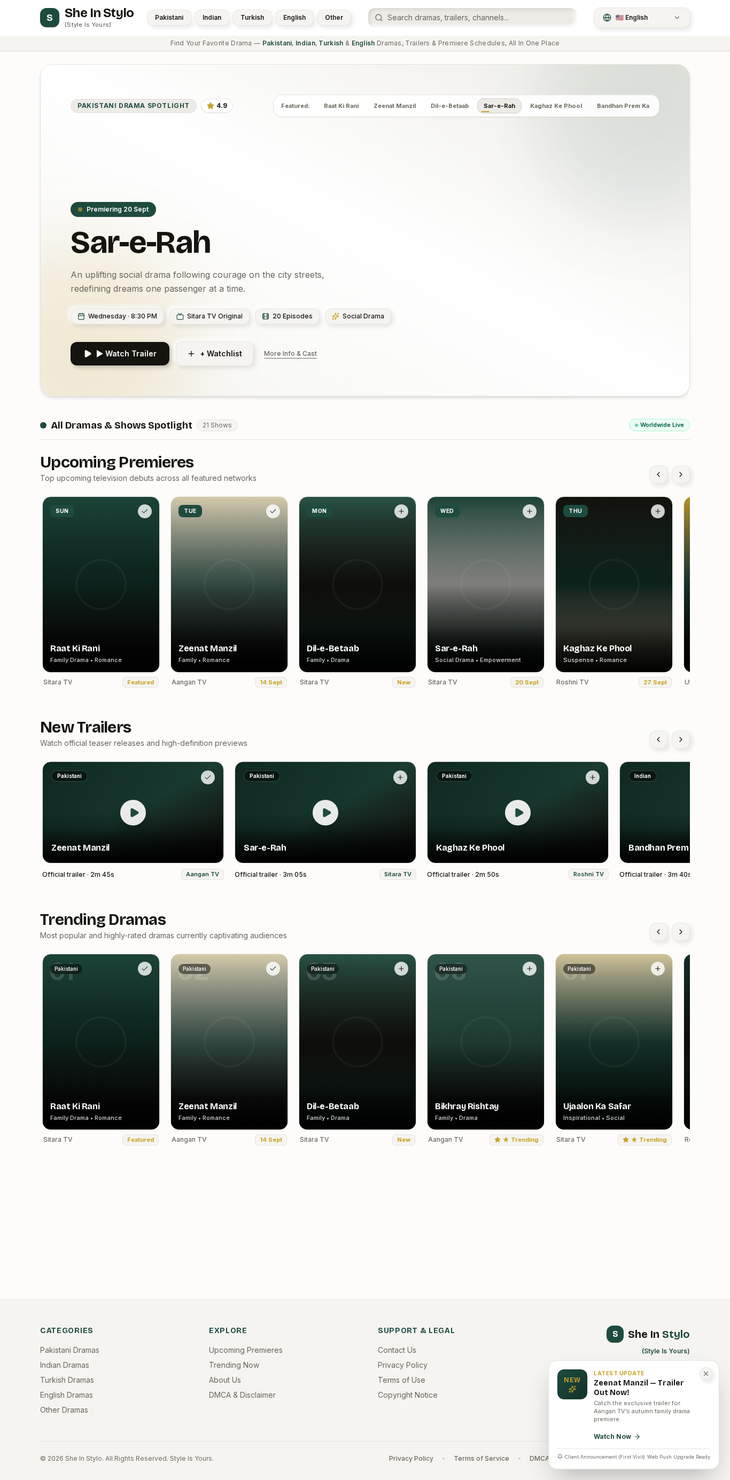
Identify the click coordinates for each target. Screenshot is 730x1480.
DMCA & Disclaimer (242, 1394)
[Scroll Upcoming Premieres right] (681, 474)
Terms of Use (401, 1379)
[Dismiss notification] (706, 1373)
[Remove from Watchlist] (145, 511)
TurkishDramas (67, 1379)
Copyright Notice (408, 1394)
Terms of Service (481, 1458)
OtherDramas (64, 1409)
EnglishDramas (66, 1394)
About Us (225, 1379)
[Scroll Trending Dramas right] (681, 932)
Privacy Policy (403, 1364)
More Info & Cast (290, 353)
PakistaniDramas (69, 1349)
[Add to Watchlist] (401, 511)
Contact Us (397, 1349)
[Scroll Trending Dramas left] (658, 932)
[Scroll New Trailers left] (658, 739)
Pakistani (169, 17)
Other (334, 17)
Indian (212, 17)
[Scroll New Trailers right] (681, 739)
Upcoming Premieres (246, 1349)
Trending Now (234, 1364)
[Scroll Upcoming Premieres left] (658, 474)
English (294, 17)
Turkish (252, 17)
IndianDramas (64, 1364)
